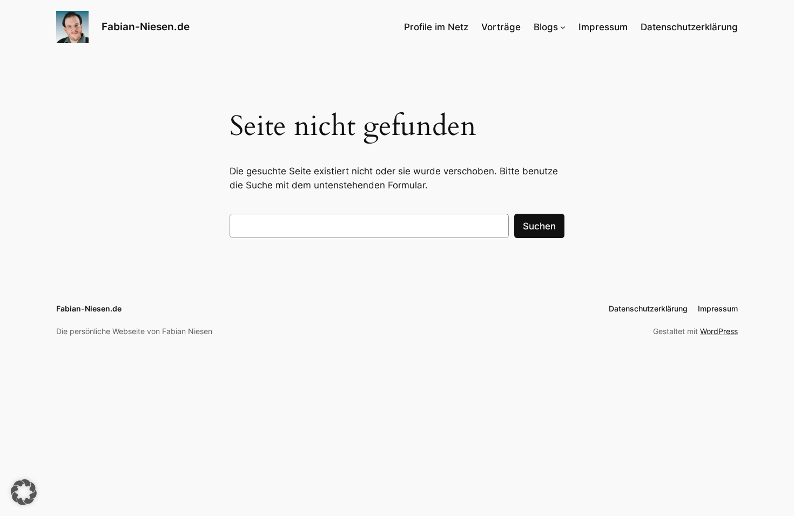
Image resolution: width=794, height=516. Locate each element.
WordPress (719, 331)
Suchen (539, 226)
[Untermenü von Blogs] (563, 27)
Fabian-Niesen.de (146, 26)
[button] (24, 492)
